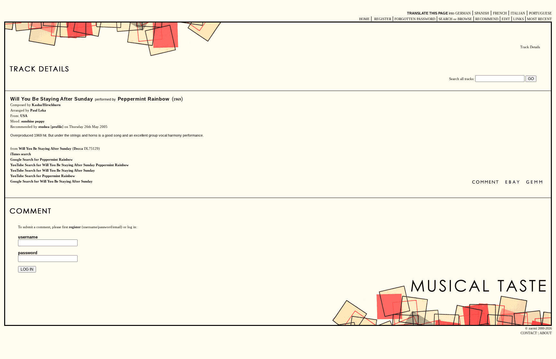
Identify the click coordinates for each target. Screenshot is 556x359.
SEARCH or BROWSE (455, 19)
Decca (78, 148)
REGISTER (382, 19)
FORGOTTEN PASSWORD (415, 19)
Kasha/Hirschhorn (46, 105)
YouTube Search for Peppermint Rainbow (42, 176)
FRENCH (500, 13)
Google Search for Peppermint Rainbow (41, 159)
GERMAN (463, 13)
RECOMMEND (486, 19)
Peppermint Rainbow (144, 99)
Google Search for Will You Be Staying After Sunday (51, 181)
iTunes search (20, 154)
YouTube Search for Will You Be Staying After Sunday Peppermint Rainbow (69, 165)
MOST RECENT (539, 19)
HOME (364, 19)
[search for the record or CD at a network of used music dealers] (534, 182)
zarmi (533, 328)
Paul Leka (38, 110)
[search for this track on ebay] (512, 182)
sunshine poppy (33, 121)
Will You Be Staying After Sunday (51, 99)
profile (57, 127)
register (75, 227)
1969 (177, 99)
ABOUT (546, 333)
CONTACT (529, 333)
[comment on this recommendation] (487, 182)
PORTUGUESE (540, 13)
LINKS (518, 19)
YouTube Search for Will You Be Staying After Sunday (52, 170)
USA (23, 116)
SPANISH (482, 13)
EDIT (506, 19)
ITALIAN (518, 13)
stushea (44, 127)
